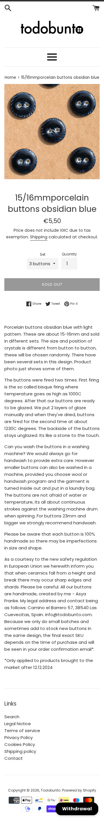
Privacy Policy (18, 737)
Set (42, 254)
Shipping (38, 237)
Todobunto (50, 790)
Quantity (69, 254)
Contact (13, 758)
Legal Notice (17, 724)
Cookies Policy (19, 744)
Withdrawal (77, 808)
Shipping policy (20, 751)
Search (11, 717)
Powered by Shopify (79, 790)
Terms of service (22, 731)
